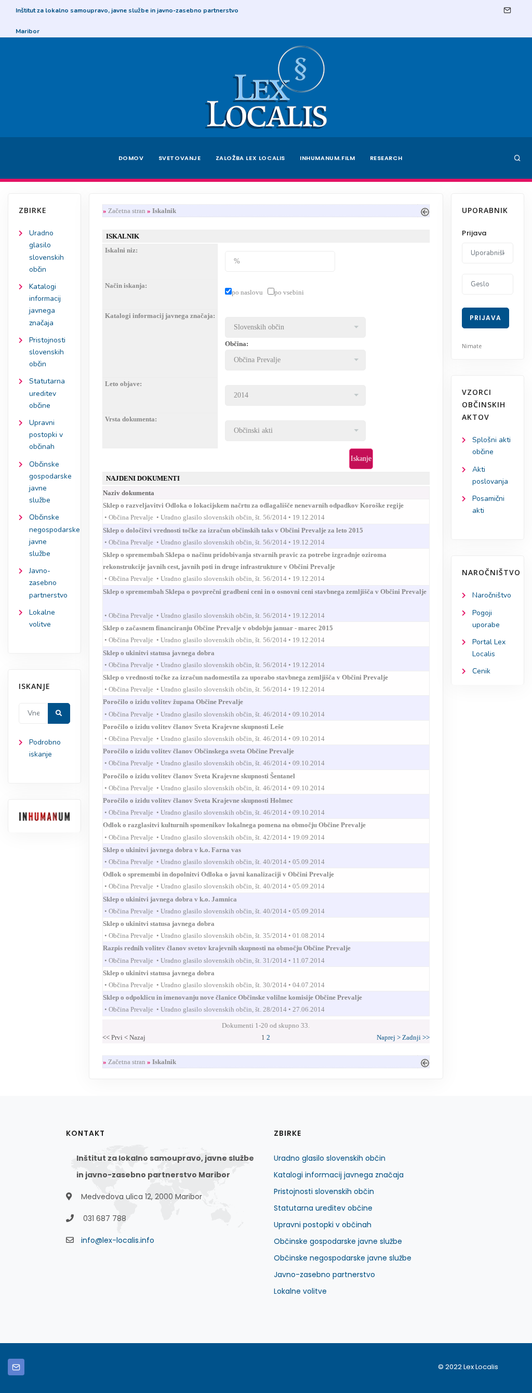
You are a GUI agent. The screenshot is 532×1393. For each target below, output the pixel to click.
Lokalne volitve (300, 1291)
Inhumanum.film (327, 158)
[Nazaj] (425, 211)
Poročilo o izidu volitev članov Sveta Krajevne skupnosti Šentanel (208, 776)
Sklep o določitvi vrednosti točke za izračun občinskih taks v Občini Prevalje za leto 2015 (242, 530)
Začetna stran (126, 211)
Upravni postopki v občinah (46, 435)
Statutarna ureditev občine (47, 393)
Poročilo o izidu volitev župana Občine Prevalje (182, 702)
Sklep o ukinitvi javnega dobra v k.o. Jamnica (179, 899)
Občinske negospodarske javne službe (342, 1258)
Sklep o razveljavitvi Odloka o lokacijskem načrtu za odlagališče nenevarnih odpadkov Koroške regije (262, 505)
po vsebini (289, 292)
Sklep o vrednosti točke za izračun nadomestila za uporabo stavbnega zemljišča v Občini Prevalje (255, 677)
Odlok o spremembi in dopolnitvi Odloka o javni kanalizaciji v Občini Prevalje (228, 874)
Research (386, 158)
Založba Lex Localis (250, 158)
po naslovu (247, 292)
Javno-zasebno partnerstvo (48, 583)
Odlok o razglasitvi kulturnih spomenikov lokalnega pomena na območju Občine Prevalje (243, 825)
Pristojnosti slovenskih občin (47, 352)
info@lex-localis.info (117, 1240)
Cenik (481, 671)
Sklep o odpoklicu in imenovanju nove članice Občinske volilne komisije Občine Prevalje (242, 997)
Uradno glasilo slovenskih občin (329, 1158)
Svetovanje (179, 158)
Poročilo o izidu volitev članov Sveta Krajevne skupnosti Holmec (207, 800)
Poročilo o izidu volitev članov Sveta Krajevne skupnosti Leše (202, 727)
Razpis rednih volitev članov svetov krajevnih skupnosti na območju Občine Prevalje (236, 948)
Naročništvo (491, 595)
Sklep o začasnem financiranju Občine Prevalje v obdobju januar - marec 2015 (227, 628)
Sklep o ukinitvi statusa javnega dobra (168, 653)
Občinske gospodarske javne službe (338, 1241)
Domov (131, 158)
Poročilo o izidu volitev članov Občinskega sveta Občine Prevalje (208, 751)
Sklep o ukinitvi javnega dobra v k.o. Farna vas (181, 850)
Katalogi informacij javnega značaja (339, 1175)
